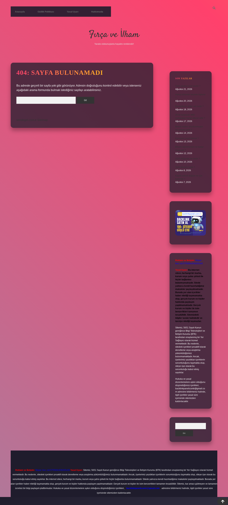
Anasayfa (20, 12)
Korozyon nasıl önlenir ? (187, 138)
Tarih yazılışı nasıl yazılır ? (187, 86)
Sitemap (42, 119)
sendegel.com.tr (26, 119)
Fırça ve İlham (114, 34)
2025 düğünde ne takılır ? (187, 158)
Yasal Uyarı (72, 12)
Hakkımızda (97, 12)
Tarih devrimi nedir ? (185, 167)
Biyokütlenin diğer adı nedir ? (189, 106)
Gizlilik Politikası (46, 12)
